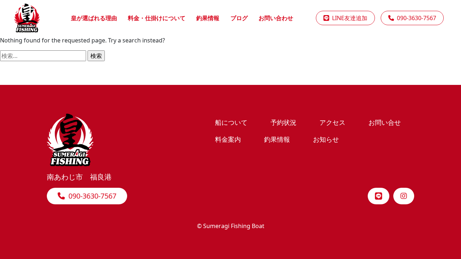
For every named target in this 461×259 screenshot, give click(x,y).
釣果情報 (277, 139)
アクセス (332, 122)
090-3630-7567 (90, 196)
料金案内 (228, 139)
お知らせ (326, 139)
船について (231, 122)
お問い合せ (384, 122)
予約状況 (283, 122)
